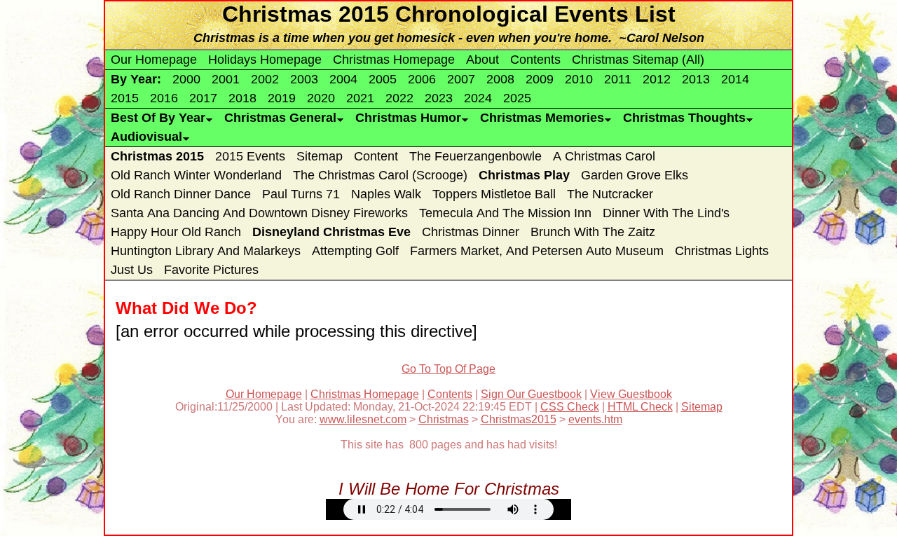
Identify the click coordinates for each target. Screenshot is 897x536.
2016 (164, 98)
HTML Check (640, 407)
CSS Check (569, 407)
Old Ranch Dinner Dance (181, 194)
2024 (478, 98)
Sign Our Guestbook (531, 394)
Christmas (443, 419)
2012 (657, 79)
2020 (321, 98)
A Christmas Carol (604, 156)
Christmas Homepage (394, 60)
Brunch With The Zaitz (592, 232)
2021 (360, 98)
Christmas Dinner (470, 232)
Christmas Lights (722, 251)
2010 (579, 79)
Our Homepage (154, 60)
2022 (399, 98)
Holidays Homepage (265, 60)
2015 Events (250, 156)
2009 (540, 79)
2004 (343, 79)
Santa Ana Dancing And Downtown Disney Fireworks (259, 213)
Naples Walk (386, 194)
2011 (617, 79)
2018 (242, 98)
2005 (383, 79)
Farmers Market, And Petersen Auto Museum (537, 251)
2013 (696, 79)
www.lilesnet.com (363, 419)
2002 (265, 79)
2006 (422, 79)
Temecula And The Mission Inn (505, 213)
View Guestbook (631, 394)
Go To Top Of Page (448, 369)
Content (376, 156)
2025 (517, 98)
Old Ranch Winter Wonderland (196, 175)
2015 (125, 98)
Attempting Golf (355, 251)
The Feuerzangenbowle (475, 156)
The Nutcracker (610, 194)
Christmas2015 (518, 419)
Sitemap (319, 156)
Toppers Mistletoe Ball (494, 194)
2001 (226, 79)
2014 (735, 79)
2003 (304, 79)
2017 (203, 98)
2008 (500, 79)
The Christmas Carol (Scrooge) (380, 175)
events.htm (595, 419)
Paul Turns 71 (301, 194)
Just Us (132, 270)
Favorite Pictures (211, 270)
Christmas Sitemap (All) (638, 60)
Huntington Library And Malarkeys (206, 251)
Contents (535, 60)
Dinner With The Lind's (666, 213)
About (482, 60)
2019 (282, 98)
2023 (439, 98)
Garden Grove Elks (634, 175)
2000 (186, 79)
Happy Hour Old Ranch (176, 232)
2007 (461, 79)
